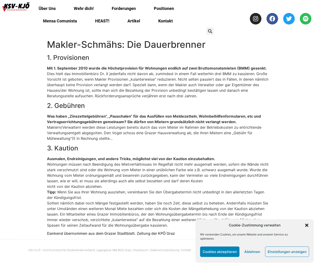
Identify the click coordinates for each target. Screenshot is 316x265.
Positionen (164, 8)
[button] (306, 225)
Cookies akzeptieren (220, 252)
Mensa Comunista (60, 20)
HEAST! (102, 20)
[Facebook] (272, 18)
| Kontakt (185, 250)
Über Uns (47, 8)
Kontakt (165, 20)
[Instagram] (255, 18)
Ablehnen (252, 252)
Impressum (140, 250)
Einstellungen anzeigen (287, 252)
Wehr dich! (84, 8)
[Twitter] (289, 18)
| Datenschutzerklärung (164, 250)
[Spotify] (305, 18)
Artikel (133, 20)
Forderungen (124, 8)
